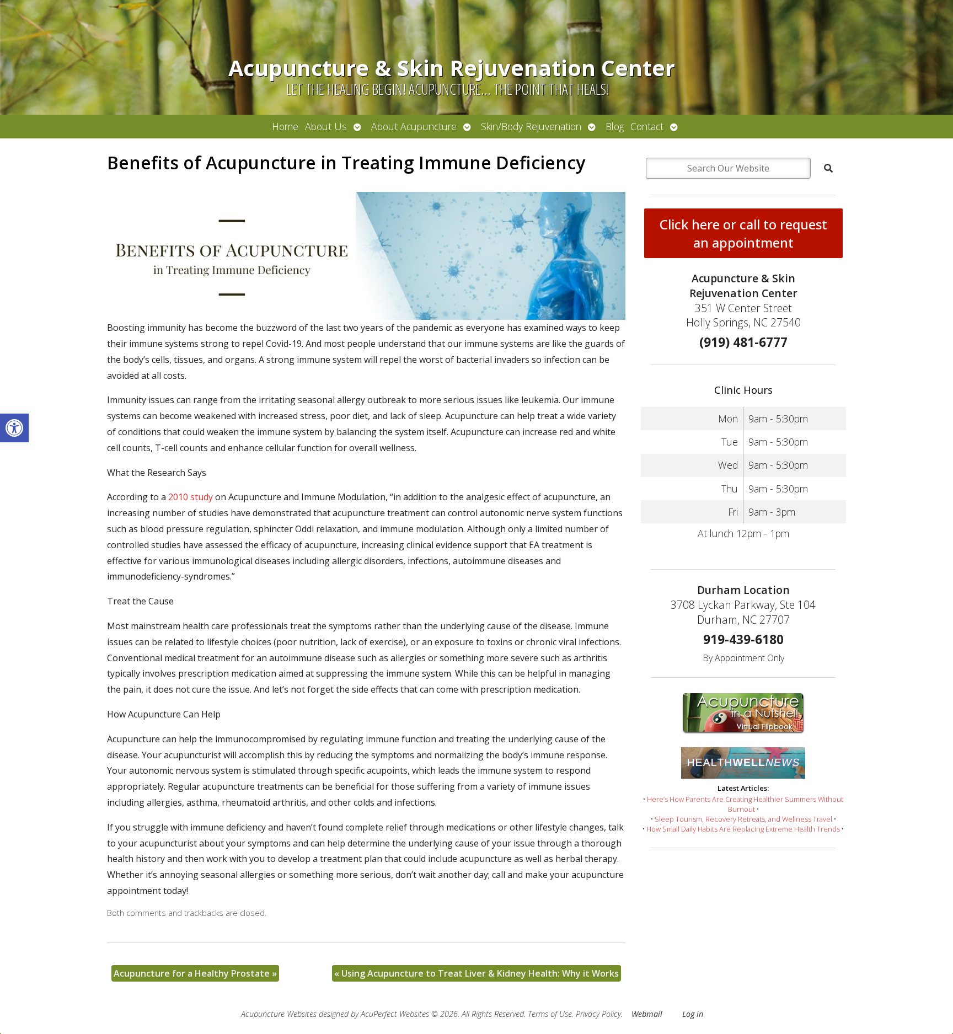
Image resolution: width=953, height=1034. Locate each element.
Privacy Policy (598, 1014)
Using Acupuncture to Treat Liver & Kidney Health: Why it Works (476, 973)
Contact (646, 126)
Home (285, 126)
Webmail (646, 1014)
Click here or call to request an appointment (743, 233)
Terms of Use (550, 1014)
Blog (615, 126)
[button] (14, 428)
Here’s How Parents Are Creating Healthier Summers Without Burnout (745, 804)
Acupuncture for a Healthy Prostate (195, 973)
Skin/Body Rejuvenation (531, 126)
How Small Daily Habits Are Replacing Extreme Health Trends (743, 829)
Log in (692, 1014)
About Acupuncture (414, 126)
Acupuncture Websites (279, 1014)
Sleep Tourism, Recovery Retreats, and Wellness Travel (743, 819)
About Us (326, 126)
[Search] (828, 168)
